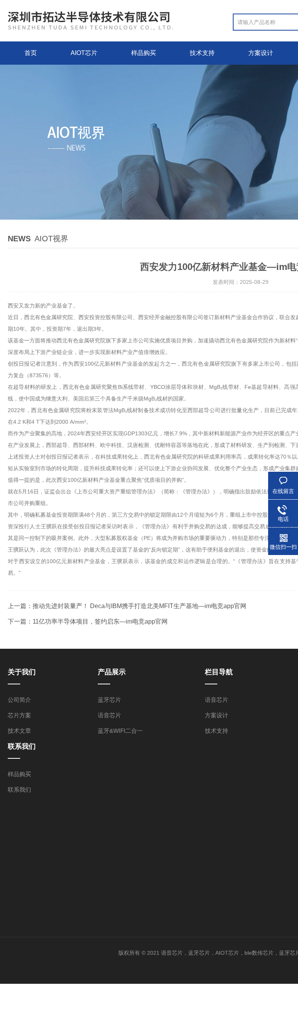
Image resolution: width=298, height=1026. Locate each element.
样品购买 (143, 53)
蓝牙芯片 (109, 699)
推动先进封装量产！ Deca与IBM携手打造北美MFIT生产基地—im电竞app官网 (139, 606)
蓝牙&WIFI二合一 (120, 730)
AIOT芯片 (84, 53)
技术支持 (202, 53)
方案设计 (260, 53)
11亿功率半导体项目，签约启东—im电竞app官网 (100, 621)
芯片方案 (19, 715)
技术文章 (19, 730)
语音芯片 (109, 715)
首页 (30, 53)
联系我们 (19, 789)
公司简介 (19, 699)
